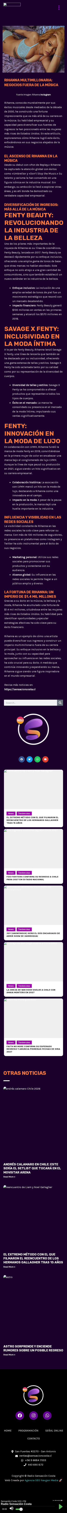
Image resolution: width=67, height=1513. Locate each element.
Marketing (18, 557)
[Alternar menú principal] (59, 7)
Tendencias (24, 813)
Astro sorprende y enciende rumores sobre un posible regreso (33, 1348)
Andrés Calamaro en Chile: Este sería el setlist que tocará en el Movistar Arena (32, 1168)
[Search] (60, 703)
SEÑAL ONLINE (54, 1430)
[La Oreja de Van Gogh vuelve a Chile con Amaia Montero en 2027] (33, 961)
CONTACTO (33, 1438)
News (11, 813)
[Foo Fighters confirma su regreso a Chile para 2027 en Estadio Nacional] (33, 848)
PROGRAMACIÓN (28, 1430)
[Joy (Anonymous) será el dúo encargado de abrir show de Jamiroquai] (33, 905)
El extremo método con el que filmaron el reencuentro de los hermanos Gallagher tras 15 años (33, 1258)
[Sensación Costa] (12, 8)
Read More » (9, 1177)
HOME (8, 1430)
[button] (22, 759)
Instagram (46, 94)
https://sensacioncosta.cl (20, 689)
